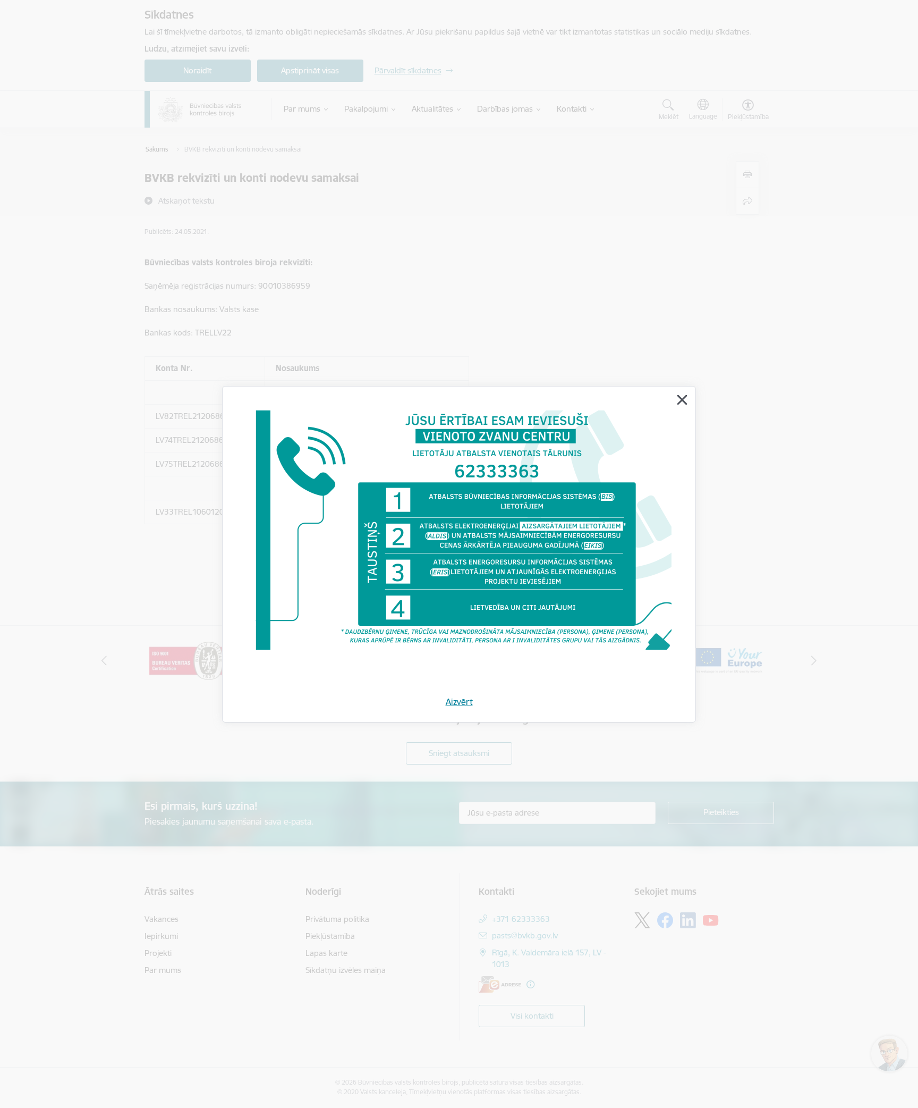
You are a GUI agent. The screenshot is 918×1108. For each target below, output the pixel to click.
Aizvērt (459, 701)
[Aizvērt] (682, 400)
